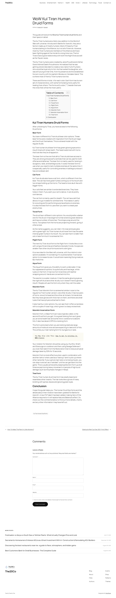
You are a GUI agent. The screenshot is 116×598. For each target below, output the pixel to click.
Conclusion (52, 117)
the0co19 (40, 27)
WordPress (108, 593)
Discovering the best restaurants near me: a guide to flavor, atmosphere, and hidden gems (40, 545)
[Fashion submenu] (63, 2)
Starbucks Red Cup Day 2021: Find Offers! (95, 429)
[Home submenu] (80, 2)
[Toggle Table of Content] (67, 92)
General (46, 27)
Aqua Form (54, 108)
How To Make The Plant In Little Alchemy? (20, 429)
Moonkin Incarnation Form (59, 112)
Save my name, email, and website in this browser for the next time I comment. (53, 500)
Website (35, 492)
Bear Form (54, 98)
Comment (35, 457)
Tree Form (54, 115)
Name (34, 477)
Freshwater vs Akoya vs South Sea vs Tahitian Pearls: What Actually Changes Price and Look (41, 535)
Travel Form (55, 103)
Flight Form (54, 105)
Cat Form (54, 100)
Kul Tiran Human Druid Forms (40, 413)
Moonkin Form (55, 110)
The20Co (9, 3)
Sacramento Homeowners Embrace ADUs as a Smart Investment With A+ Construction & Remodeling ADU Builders (50, 540)
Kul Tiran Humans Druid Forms (58, 96)
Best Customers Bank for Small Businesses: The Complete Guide (30, 551)
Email (34, 485)
